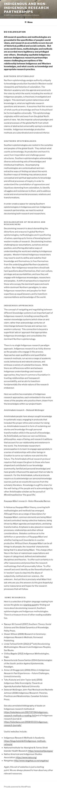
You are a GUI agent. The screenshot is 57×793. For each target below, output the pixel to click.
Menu (29, 22)
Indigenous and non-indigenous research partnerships (26, 8)
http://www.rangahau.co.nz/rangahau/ (31, 760)
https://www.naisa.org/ (26, 757)
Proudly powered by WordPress (17, 787)
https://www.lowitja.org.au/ (40, 751)
